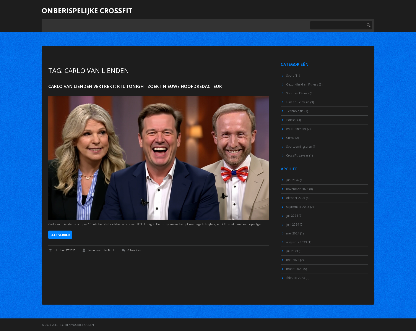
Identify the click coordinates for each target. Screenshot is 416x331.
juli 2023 (294, 251)
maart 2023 (296, 269)
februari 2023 (297, 278)
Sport (293, 75)
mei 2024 (295, 233)
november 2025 (299, 189)
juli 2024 (294, 215)
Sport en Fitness (300, 93)
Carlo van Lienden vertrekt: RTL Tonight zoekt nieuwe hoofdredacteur (135, 86)
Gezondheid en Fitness (304, 84)
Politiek (293, 120)
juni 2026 (295, 180)
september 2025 (300, 207)
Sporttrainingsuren (301, 146)
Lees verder (60, 235)
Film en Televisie (300, 102)
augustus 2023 (298, 242)
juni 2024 (295, 224)
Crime (292, 138)
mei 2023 (295, 260)
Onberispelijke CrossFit (87, 10)
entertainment (298, 129)
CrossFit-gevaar (299, 155)
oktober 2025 (298, 198)
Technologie (297, 111)
